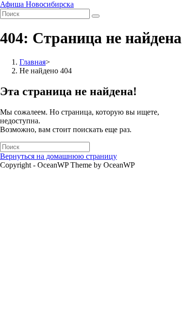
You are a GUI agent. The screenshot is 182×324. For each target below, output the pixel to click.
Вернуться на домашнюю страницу (58, 156)
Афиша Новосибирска (37, 4)
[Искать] (95, 16)
